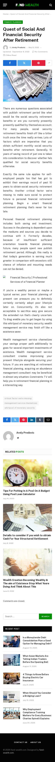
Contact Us (20, 742)
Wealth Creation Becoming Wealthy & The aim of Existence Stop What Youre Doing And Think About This (26, 583)
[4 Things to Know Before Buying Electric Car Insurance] (11, 678)
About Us (35, 742)
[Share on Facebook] (10, 63)
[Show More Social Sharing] (49, 63)
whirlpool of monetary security (20, 408)
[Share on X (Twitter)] (24, 63)
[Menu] (5, 5)
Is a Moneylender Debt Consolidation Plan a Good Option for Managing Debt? (37, 640)
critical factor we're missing (18, 398)
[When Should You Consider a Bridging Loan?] (11, 697)
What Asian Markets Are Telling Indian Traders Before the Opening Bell (35, 659)
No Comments (41, 52)
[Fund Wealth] (27, 5)
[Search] (50, 5)
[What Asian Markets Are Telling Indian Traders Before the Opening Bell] (11, 660)
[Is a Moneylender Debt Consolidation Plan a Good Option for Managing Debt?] (11, 641)
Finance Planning (13, 22)
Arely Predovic (18, 47)
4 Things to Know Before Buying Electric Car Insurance (36, 677)
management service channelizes (21, 403)
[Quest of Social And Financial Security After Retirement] (27, 86)
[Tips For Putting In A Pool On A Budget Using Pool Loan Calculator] (27, 473)
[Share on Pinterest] (38, 63)
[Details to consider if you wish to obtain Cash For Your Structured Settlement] (27, 517)
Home (5, 14)
